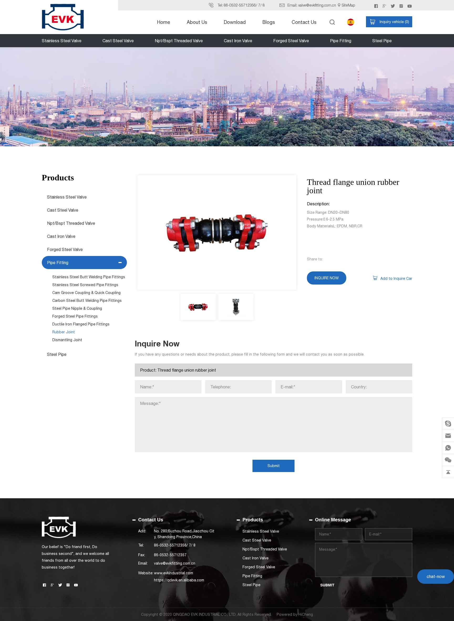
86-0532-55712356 (240, 5)
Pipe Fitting (340, 40)
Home (163, 22)
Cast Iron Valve (238, 40)
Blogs (268, 22)
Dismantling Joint (67, 340)
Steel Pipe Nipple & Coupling (77, 308)
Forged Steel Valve (291, 40)
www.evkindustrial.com (173, 573)
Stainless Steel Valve (61, 40)
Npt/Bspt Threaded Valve (179, 40)
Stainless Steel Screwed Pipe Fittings (85, 285)
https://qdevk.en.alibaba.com (179, 580)
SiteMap (348, 5)
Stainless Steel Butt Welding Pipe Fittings (88, 277)
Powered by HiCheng (295, 614)
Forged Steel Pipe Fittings (75, 316)
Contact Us (304, 22)
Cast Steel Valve (118, 40)
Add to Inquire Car (396, 278)
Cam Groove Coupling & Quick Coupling (86, 293)
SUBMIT (327, 585)
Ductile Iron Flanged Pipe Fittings (81, 324)
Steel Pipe (382, 40)
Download (235, 22)
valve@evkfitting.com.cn (317, 5)
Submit (273, 466)
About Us (197, 22)
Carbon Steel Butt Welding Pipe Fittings (87, 300)
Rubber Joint (63, 332)
